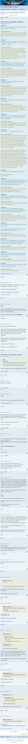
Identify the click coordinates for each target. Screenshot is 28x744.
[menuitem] (2, 7)
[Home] (14, 2)
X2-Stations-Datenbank (5, 505)
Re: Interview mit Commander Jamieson (11, 354)
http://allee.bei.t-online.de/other (6, 273)
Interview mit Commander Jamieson (12, 12)
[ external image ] (4, 452)
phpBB (10, 739)
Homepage (13, 240)
